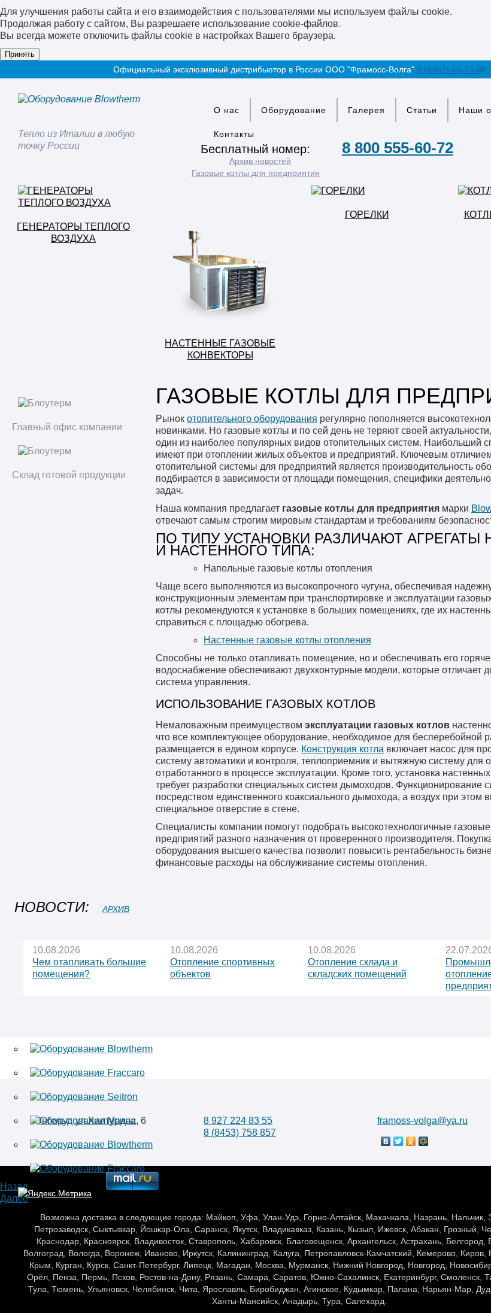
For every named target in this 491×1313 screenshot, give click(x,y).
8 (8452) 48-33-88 (451, 69)
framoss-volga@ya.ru (422, 1121)
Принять (20, 54)
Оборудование (293, 110)
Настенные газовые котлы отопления (287, 640)
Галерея (366, 110)
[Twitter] (398, 1141)
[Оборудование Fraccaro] (87, 1073)
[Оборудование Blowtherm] (91, 1049)
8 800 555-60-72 (397, 148)
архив (115, 909)
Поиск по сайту (477, 160)
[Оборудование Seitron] (84, 1097)
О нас (227, 110)
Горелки (367, 214)
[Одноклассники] (411, 1141)
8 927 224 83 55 (238, 1121)
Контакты (234, 134)
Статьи (422, 110)
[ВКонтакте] (386, 1141)
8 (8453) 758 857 (240, 1132)
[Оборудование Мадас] (83, 1121)
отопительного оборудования (252, 419)
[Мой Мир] (423, 1141)
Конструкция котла (342, 749)
